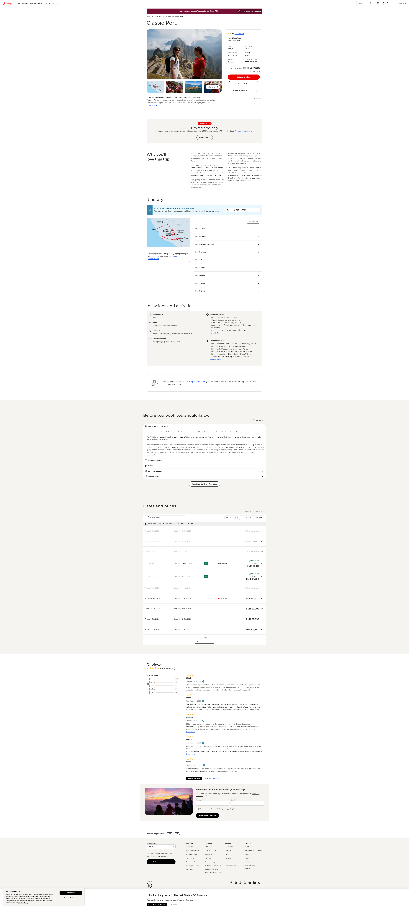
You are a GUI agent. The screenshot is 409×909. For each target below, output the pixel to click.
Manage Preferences (71, 898)
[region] (43, 897)
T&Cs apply (162, 856)
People (247, 854)
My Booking (190, 846)
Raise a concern (230, 866)
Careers (208, 858)
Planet (247, 858)
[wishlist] (378, 3)
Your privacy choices (215, 866)
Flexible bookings (192, 862)
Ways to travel (36, 3)
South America (159, 17)
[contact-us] (388, 3)
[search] (362, 3)
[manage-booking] (383, 3)
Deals (47, 3)
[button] (184, 54)
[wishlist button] (256, 90)
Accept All (71, 893)
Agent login (190, 869)
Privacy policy (210, 862)
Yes (169, 833)
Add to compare (241, 91)
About (55, 3)
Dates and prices (244, 77)
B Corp (247, 846)
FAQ (226, 854)
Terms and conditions (243, 131)
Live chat (228, 850)
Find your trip (204, 137)
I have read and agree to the (216, 809)
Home (149, 17)
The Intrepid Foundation (253, 850)
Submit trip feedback (193, 850)
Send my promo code (207, 815)
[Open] (175, 668)
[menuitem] (8, 3)
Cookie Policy (23, 903)
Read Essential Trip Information (204, 484)
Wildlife (247, 862)
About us (208, 846)
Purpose (248, 843)
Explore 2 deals (244, 84)
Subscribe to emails (161, 862)
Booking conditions (192, 866)
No (177, 833)
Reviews (228, 858)
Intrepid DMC (210, 854)
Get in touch (229, 846)
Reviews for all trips (211, 778)
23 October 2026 (254, 71)
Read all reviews (194, 778)
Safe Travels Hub (191, 854)
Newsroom (229, 862)
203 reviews (239, 34)
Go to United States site (157, 905)
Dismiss (174, 905)
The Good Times (210, 850)
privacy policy (227, 809)
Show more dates (203, 642)
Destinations (22, 3)
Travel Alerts (190, 858)
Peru (169, 17)
